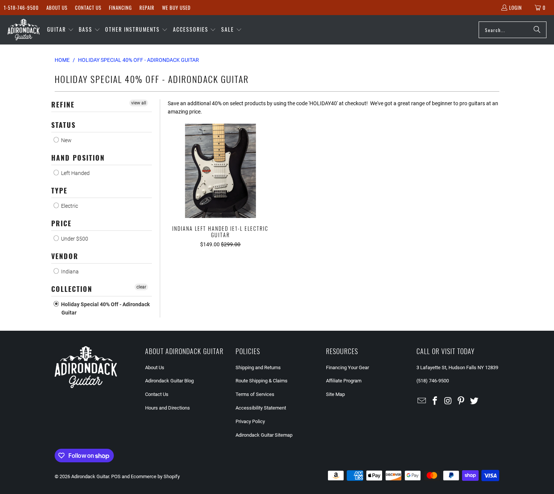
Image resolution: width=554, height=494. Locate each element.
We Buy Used (176, 7)
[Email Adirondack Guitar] (422, 401)
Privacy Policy (250, 421)
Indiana (69, 271)
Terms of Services (255, 394)
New (66, 140)
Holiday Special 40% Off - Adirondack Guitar (105, 308)
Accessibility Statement (261, 408)
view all (138, 103)
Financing (120, 7)
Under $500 (74, 239)
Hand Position (78, 158)
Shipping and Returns (258, 367)
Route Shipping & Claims (262, 381)
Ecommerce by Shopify (155, 476)
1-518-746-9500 (21, 7)
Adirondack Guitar (90, 476)
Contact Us (88, 7)
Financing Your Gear (347, 367)
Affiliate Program (343, 381)
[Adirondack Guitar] (24, 30)
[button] (60, 30)
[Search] (537, 29)
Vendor (64, 256)
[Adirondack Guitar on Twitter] (474, 401)
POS (116, 476)
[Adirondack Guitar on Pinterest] (461, 401)
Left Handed (75, 173)
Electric (69, 206)
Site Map (335, 394)
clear (141, 287)
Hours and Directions (167, 408)
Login (515, 7)
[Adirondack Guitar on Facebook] (435, 401)
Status (63, 125)
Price (61, 223)
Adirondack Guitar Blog (169, 381)
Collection (71, 289)
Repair (147, 7)
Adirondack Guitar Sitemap (264, 435)
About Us (56, 7)
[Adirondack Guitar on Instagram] (448, 401)
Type (59, 190)
